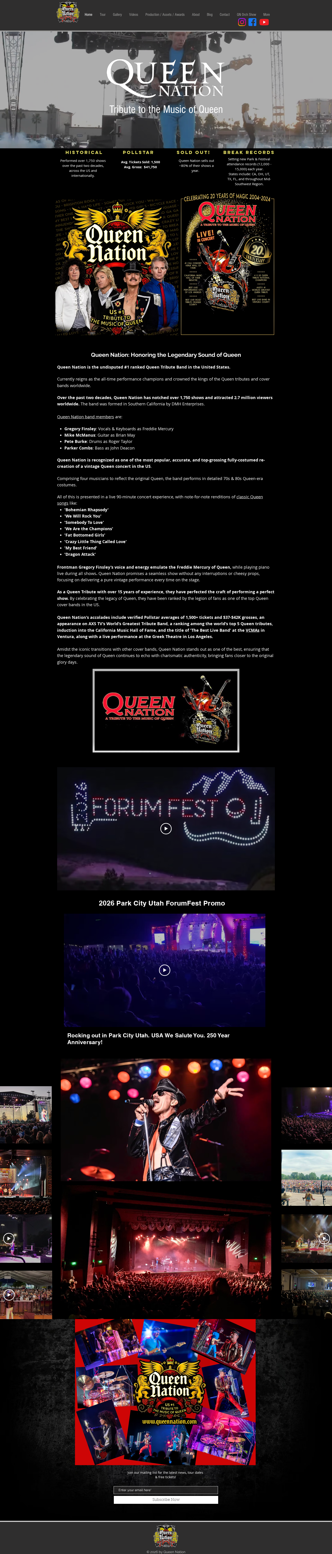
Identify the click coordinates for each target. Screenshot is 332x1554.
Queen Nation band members (85, 416)
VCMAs (253, 630)
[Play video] (166, 828)
